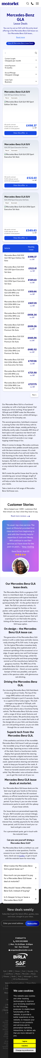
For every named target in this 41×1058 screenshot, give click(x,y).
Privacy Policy (31, 983)
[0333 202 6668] (32, 3)
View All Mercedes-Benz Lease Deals (20, 43)
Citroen (17, 971)
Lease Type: (9, 80)
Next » (34, 395)
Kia (37, 971)
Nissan (33, 974)
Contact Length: (10, 59)
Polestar (6, 976)
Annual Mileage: (10, 73)
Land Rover (9, 974)
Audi (4, 971)
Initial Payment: (10, 66)
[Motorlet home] (10, 3)
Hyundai (30, 971)
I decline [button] (25, 1046)
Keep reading (28, 547)
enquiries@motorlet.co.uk (21, 950)
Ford (23, 971)
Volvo (36, 976)
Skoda (13, 976)
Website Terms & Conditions (14, 983)
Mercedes (25, 974)
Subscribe (32, 923)
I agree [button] (24, 1041)
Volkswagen (28, 976)
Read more (20, 37)
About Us (7, 993)
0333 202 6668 (21, 941)
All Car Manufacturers (20, 979)
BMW (10, 971)
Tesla (19, 976)
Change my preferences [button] (25, 1050)
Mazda (17, 974)
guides (22, 856)
